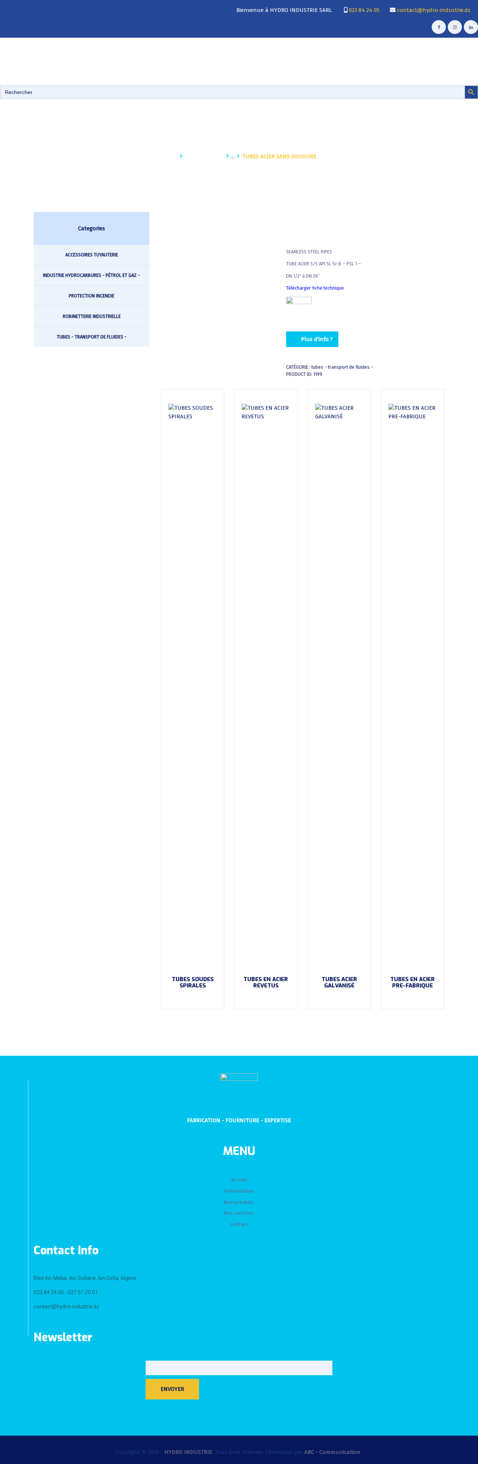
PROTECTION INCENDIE (91, 296)
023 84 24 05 (363, 10)
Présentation (239, 1191)
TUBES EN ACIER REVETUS (265, 982)
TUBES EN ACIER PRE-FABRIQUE (412, 982)
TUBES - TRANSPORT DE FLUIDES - (342, 367)
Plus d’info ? (317, 339)
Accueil (239, 1180)
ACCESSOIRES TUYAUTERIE (91, 254)
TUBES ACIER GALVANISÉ (339, 982)
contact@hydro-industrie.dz (433, 10)
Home (169, 156)
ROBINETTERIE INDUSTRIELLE (92, 316)
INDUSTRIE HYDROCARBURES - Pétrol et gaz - (91, 275)
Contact (239, 1224)
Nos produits (204, 156)
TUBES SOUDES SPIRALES (193, 982)
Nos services (239, 1213)
